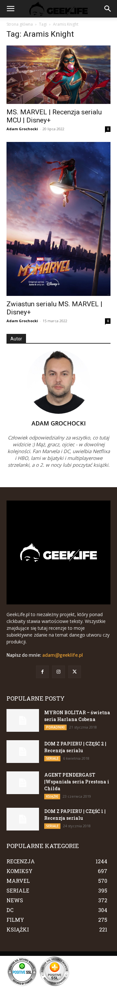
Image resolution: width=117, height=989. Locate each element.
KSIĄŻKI (52, 796)
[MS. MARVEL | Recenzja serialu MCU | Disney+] (58, 74)
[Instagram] (58, 672)
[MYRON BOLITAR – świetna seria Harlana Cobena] (22, 720)
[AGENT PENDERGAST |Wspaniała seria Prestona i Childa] (22, 782)
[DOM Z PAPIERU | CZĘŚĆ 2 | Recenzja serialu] (22, 751)
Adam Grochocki (22, 128)
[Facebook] (42, 672)
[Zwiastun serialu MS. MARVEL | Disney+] (58, 219)
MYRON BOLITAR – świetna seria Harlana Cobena (77, 715)
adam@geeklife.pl (62, 655)
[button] (10, 9)
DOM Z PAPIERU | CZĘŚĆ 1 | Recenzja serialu (75, 814)
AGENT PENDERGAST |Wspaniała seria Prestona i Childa (76, 782)
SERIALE (52, 758)
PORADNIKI (55, 727)
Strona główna (19, 24)
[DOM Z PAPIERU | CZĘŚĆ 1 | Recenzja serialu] (22, 819)
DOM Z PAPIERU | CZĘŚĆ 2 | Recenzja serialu (75, 747)
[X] (74, 672)
